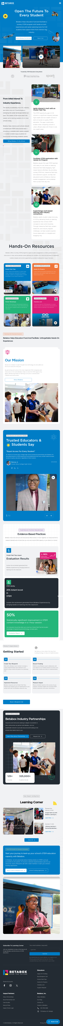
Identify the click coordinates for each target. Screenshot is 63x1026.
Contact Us (40, 1002)
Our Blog (39, 999)
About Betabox (41, 997)
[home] (8, 3)
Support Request (41, 987)
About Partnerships (8, 997)
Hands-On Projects (42, 982)
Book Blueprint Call (42, 976)
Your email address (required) (38, 945)
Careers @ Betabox (42, 1005)
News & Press (6, 1005)
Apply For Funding (42, 973)
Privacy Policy (44, 1023)
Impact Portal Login (8, 1008)
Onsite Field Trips (42, 979)
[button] (60, 3)
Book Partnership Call (9, 999)
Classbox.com (40, 984)
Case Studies (6, 1002)
